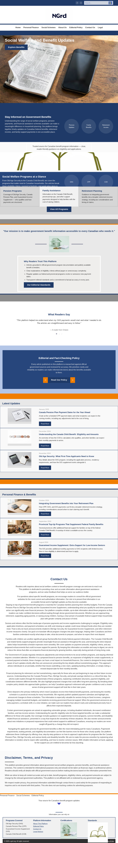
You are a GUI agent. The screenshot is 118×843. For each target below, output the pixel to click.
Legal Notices (38, 831)
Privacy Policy (98, 841)
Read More (45, 424)
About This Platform (40, 823)
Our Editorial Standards (38, 285)
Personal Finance (31, 27)
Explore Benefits (16, 47)
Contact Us (90, 27)
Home (18, 27)
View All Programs (59, 209)
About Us (62, 27)
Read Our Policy (59, 380)
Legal (100, 27)
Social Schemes (48, 27)
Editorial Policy (76, 27)
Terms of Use (109, 841)
